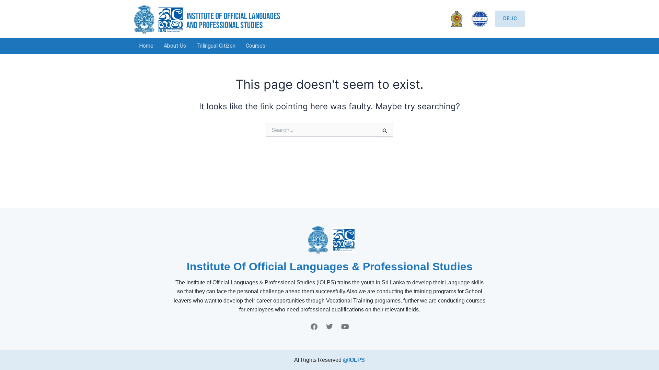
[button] (257, 46)
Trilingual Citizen (215, 45)
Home (146, 45)
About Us (175, 45)
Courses (255, 45)
